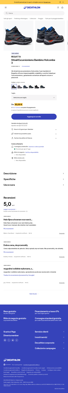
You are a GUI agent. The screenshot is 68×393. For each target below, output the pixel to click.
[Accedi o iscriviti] (58, 7)
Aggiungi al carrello (34, 117)
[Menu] (6, 7)
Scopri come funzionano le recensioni (14, 211)
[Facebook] (5, 340)
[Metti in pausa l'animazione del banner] (60, 2)
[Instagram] (16, 340)
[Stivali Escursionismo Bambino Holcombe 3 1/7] (18, 36)
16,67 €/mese (16, 107)
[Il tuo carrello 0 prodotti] (62, 7)
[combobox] (34, 97)
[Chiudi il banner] (63, 2)
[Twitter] (8, 340)
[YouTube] (12, 340)
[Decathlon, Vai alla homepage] (32, 7)
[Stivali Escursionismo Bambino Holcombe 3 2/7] (50, 36)
